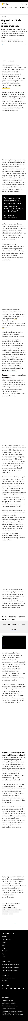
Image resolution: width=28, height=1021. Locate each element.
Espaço (4, 953)
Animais (16, 7)
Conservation (14, 911)
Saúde (4, 956)
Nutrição (12, 905)
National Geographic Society (10, 970)
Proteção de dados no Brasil (8, 1008)
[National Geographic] (2, 4)
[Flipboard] (15, 989)
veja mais (14, 629)
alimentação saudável (9, 76)
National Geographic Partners (10, 967)
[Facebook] (3, 989)
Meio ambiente (6, 939)
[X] (7, 989)
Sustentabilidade (8, 909)
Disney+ (24, 1)
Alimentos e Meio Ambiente (11, 903)
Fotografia (5, 951)
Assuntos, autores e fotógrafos (10, 964)
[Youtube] (19, 989)
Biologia (5, 911)
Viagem (10, 7)
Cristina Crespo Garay (12, 40)
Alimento (18, 909)
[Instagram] (11, 989)
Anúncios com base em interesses (10, 1005)
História (23, 7)
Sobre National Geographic (8, 1003)
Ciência (4, 7)
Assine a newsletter (7, 1)
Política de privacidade (7, 1000)
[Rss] (24, 989)
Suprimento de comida (9, 907)
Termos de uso (5, 997)
